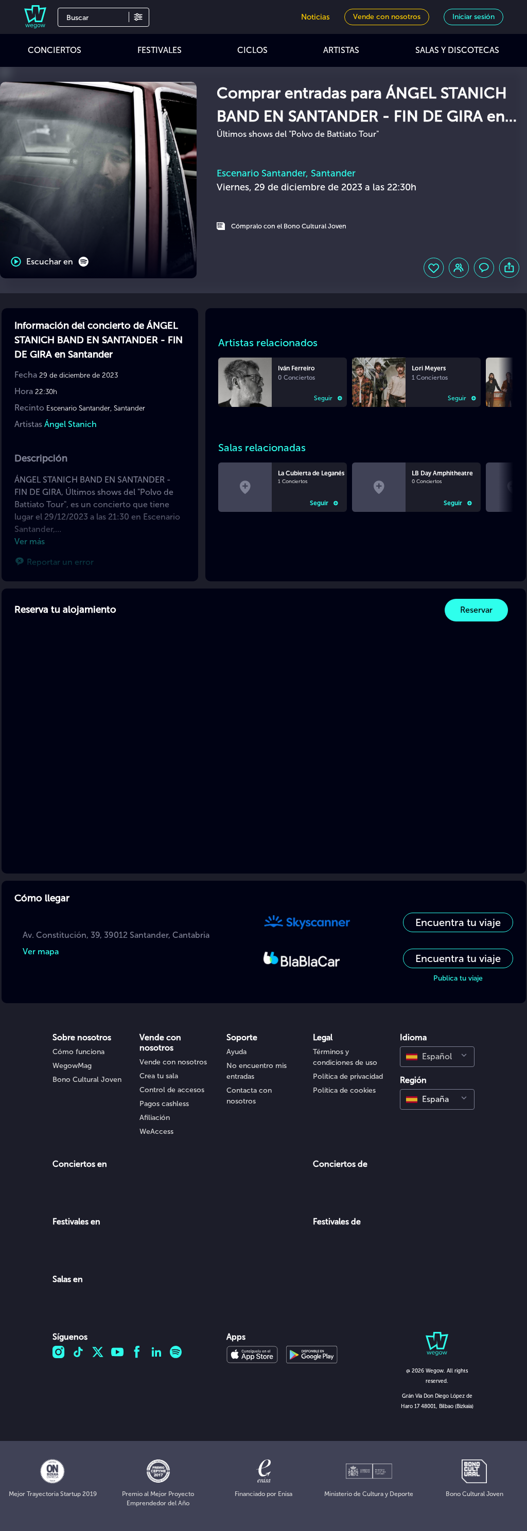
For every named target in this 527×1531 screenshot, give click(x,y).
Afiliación (154, 1117)
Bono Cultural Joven (86, 1079)
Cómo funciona (78, 1051)
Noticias (315, 17)
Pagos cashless (164, 1103)
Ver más (29, 541)
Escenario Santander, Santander (286, 173)
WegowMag (72, 1065)
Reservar (476, 610)
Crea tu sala (158, 1076)
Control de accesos (171, 1089)
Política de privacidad (348, 1076)
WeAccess (156, 1131)
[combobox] (437, 1056)
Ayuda (236, 1051)
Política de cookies (344, 1090)
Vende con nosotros (173, 1062)
